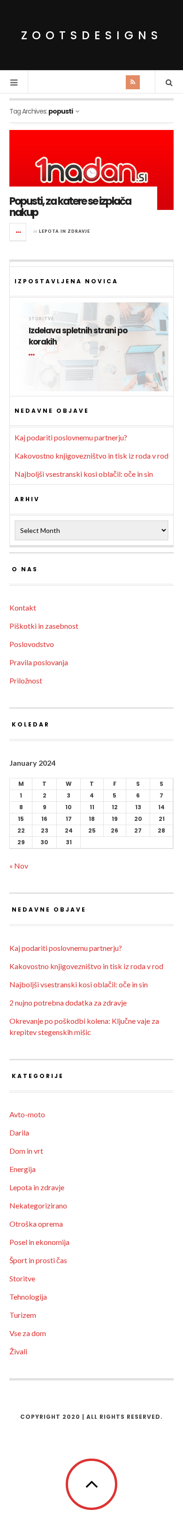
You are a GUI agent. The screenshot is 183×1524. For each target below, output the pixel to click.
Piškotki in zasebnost (43, 625)
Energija (22, 1169)
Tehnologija (28, 1296)
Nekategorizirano (38, 1205)
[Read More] (33, 355)
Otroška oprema (36, 1223)
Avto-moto (27, 1114)
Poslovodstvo (31, 644)
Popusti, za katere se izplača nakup (70, 207)
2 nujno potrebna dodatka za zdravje (68, 1002)
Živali (18, 1351)
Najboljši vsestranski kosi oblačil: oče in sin (84, 473)
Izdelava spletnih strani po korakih (78, 336)
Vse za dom (27, 1333)
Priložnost (25, 680)
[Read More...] (18, 231)
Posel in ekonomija (39, 1241)
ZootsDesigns (91, 35)
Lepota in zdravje (64, 231)
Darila (19, 1132)
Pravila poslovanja (38, 662)
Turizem (22, 1314)
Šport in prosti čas (38, 1260)
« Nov (18, 865)
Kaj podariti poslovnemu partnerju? (71, 437)
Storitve (41, 318)
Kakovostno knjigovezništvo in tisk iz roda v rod (91, 455)
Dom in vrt (26, 1150)
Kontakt (22, 607)
